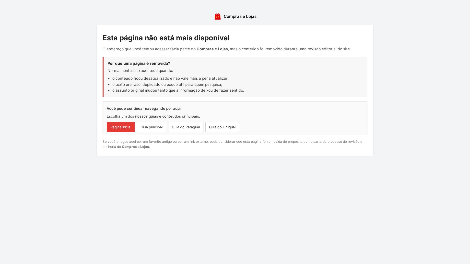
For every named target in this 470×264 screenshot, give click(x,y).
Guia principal (152, 127)
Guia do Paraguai (186, 127)
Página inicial (120, 127)
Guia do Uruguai (222, 127)
